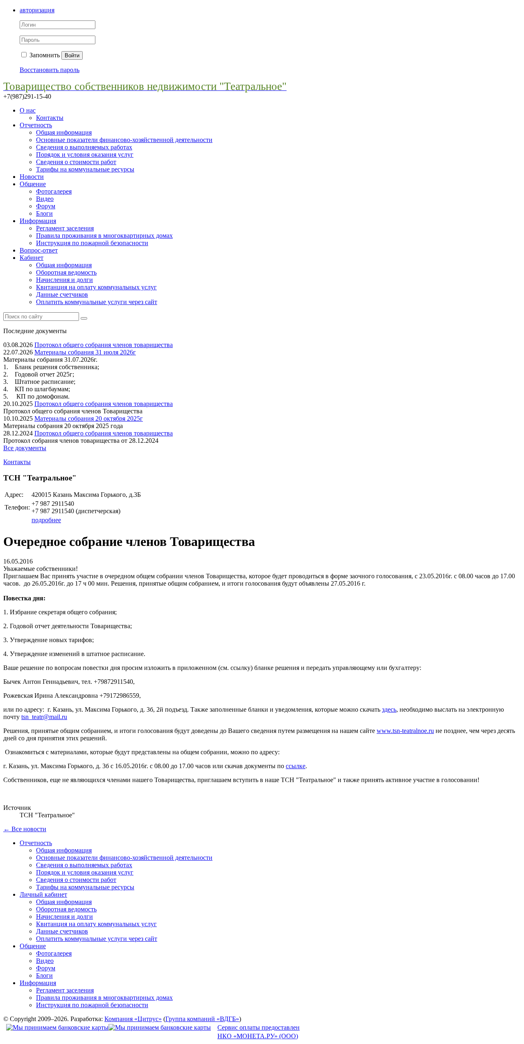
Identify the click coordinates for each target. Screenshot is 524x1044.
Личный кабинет (43, 894)
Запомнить (44, 55)
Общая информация (64, 132)
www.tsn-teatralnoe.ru (405, 730)
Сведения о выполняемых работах (84, 147)
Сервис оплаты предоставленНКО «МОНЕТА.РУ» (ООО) (258, 1031)
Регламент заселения (65, 228)
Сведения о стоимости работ (76, 161)
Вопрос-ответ (39, 250)
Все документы (24, 447)
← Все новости (24, 828)
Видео (45, 198)
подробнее (46, 519)
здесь (389, 709)
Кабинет (31, 257)
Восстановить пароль (49, 69)
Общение (33, 183)
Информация (38, 220)
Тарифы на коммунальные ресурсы (85, 169)
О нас (28, 110)
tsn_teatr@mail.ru (44, 716)
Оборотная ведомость (66, 272)
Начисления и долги (64, 279)
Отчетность (36, 125)
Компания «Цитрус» (133, 1018)
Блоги (44, 213)
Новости (32, 176)
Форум (45, 206)
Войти (72, 55)
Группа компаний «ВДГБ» (202, 1018)
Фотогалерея (54, 191)
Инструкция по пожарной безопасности (92, 242)
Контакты (49, 117)
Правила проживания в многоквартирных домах (104, 235)
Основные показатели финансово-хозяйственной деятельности (124, 139)
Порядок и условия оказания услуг (84, 154)
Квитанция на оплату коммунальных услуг (96, 287)
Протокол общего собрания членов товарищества (103, 344)
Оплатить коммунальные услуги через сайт (96, 301)
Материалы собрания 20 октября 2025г (88, 418)
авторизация (37, 10)
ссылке (295, 765)
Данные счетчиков (62, 294)
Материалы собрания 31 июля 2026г (85, 352)
